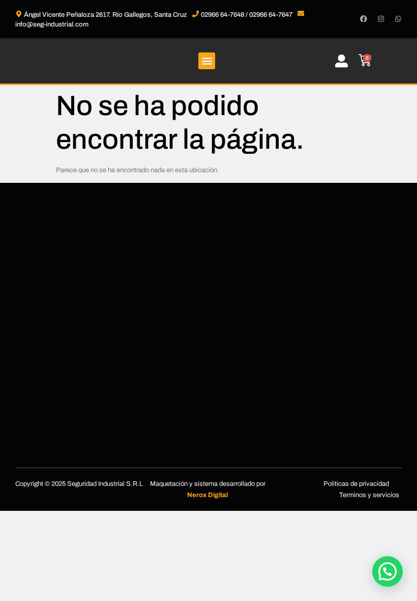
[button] (206, 60)
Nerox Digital (207, 495)
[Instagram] (380, 18)
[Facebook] (363, 18)
